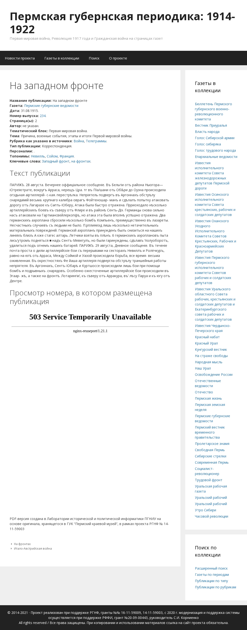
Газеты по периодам (212, 574)
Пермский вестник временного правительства (210, 432)
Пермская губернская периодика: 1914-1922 (122, 22)
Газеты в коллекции (61, 58)
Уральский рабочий (211, 497)
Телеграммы (96, 141)
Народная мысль (208, 362)
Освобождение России (214, 374)
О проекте (118, 58)
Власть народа (207, 131)
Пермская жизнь (208, 398)
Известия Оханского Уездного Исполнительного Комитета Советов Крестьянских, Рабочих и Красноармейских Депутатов (215, 236)
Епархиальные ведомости (216, 156)
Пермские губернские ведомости (51, 105)
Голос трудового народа (215, 150)
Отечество (204, 392)
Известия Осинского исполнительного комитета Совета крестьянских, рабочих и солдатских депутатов (215, 204)
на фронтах (80, 161)
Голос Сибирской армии (214, 138)
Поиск (94, 58)
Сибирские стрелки (210, 456)
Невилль (38, 156)
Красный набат (207, 337)
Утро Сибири (205, 510)
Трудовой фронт (208, 480)
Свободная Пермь (210, 450)
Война (79, 141)
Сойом (52, 156)
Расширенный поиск (211, 568)
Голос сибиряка (208, 144)
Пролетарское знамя (212, 443)
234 (43, 115)
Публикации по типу (211, 580)
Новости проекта (20, 58)
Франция (67, 156)
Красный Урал (206, 343)
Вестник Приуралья (211, 125)
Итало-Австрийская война (33, 548)
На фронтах (22, 544)
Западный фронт (55, 161)
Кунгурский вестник (211, 349)
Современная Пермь (212, 462)
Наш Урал (203, 368)
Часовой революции (211, 516)
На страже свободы (211, 355)
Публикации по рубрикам (215, 587)
